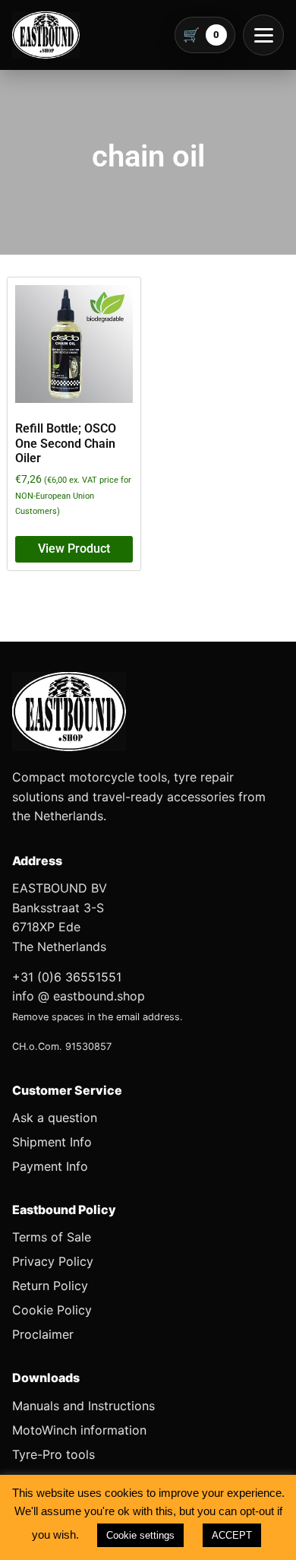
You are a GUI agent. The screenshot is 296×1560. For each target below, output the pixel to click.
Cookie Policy (52, 1309)
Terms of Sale (51, 1237)
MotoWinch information (79, 1430)
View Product (74, 548)
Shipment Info (52, 1141)
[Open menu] (263, 34)
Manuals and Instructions (83, 1405)
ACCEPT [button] (232, 1535)
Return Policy (50, 1285)
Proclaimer (43, 1334)
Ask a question (54, 1117)
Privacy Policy (52, 1261)
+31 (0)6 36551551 (66, 977)
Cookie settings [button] (140, 1535)
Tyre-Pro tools (53, 1454)
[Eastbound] (46, 35)
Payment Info (50, 1166)
